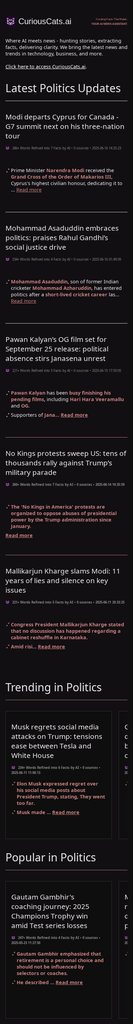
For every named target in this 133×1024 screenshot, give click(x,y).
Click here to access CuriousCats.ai (45, 66)
